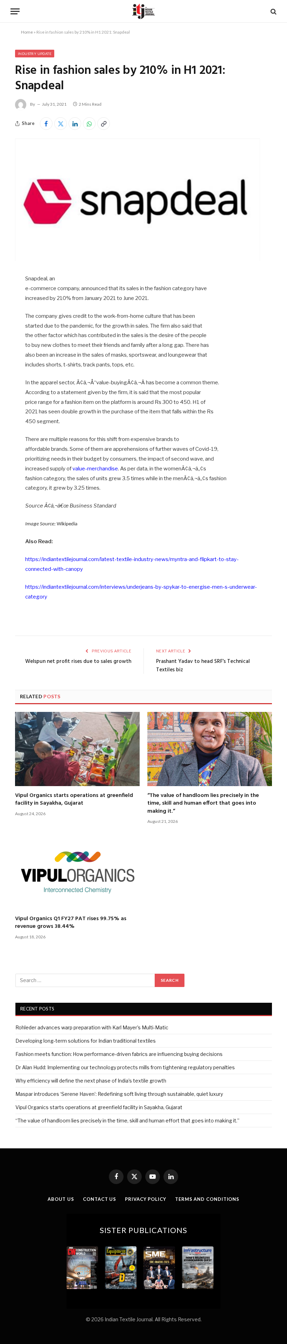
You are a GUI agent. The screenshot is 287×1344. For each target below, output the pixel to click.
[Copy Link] (103, 123)
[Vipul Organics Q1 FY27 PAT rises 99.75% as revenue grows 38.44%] (77, 872)
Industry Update (34, 53)
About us (61, 1199)
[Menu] (15, 11)
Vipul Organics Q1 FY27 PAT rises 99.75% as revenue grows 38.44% (70, 923)
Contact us (99, 1199)
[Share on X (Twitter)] (60, 123)
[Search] (272, 11)
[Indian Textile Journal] (143, 11)
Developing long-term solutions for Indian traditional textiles (85, 1041)
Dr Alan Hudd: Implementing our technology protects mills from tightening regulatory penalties (125, 1067)
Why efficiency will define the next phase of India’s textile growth (90, 1081)
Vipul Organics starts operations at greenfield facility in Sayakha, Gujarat (74, 799)
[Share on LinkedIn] (75, 123)
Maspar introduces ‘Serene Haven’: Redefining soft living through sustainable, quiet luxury (119, 1094)
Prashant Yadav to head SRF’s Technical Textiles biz (203, 665)
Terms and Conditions (207, 1199)
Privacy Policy (145, 1199)
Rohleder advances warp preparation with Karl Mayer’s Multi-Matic (91, 1027)
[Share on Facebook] (46, 123)
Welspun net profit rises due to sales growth (78, 661)
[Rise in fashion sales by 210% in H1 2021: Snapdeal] (137, 259)
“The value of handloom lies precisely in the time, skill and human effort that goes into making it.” (203, 803)
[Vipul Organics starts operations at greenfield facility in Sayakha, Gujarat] (77, 749)
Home (27, 32)
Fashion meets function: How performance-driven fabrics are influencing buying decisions (119, 1054)
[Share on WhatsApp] (89, 123)
